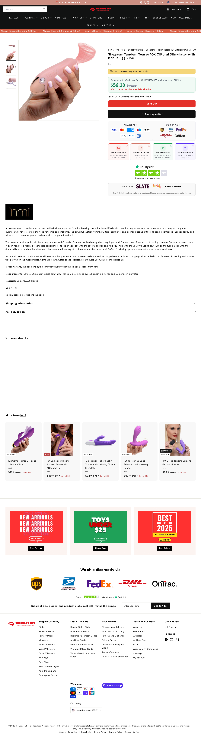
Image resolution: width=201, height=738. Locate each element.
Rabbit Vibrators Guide (82, 644)
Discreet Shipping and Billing (113, 646)
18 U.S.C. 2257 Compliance (115, 656)
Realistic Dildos (46, 631)
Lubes (123, 18)
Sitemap (137, 653)
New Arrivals (36, 548)
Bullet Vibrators (47, 653)
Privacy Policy (109, 640)
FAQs (136, 644)
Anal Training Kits (47, 671)
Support (107, 25)
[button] (130, 131)
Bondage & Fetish (48, 675)
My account (139, 657)
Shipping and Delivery (113, 627)
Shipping (125, 97)
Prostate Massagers (49, 666)
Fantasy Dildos (46, 635)
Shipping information (19, 303)
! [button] (146, 71)
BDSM (111, 18)
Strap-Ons (96, 18)
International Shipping (113, 631)
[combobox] (25, 9)
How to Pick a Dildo (80, 627)
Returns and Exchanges (114, 635)
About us (137, 627)
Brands (91, 25)
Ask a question (15, 312)
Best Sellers (160, 18)
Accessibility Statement (145, 649)
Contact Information (68, 732)
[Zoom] (59, 80)
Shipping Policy (115, 732)
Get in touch (139, 631)
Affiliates (137, 635)
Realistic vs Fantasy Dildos (83, 635)
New (173, 18)
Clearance (185, 18)
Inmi (110, 64)
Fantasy (14, 18)
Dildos (45, 18)
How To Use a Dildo (79, 631)
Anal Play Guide (78, 640)
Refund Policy (100, 732)
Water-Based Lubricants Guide (82, 655)
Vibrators (78, 18)
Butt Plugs (44, 662)
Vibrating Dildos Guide (81, 649)
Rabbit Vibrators (47, 644)
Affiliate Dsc (139, 640)
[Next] (10, 92)
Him (145, 18)
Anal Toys (61, 18)
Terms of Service (110, 652)
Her (135, 18)
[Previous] (10, 42)
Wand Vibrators (47, 649)
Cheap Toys (100, 548)
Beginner (30, 18)
